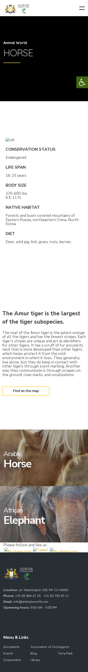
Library (35, 660)
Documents (11, 647)
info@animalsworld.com (31, 602)
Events (8, 653)
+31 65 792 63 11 (56, 596)
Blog (33, 653)
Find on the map (26, 391)
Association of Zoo (44, 647)
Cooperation (12, 660)
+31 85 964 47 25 (28, 596)
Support (63, 647)
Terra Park (65, 653)
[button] (82, 82)
